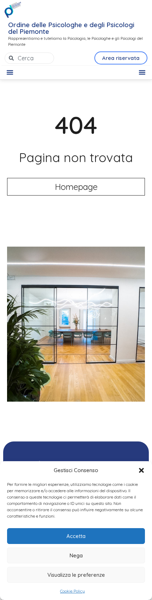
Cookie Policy (72, 591)
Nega (76, 555)
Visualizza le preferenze (76, 574)
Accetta (76, 536)
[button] (141, 470)
